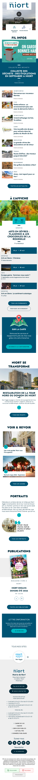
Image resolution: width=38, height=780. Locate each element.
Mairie (19, 726)
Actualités (19, 731)
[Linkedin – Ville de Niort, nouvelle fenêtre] (28, 743)
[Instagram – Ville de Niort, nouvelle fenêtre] (23, 743)
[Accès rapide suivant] (30, 29)
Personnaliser (19, 774)
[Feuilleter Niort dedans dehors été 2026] (22, 599)
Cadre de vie (19, 723)
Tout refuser (27, 770)
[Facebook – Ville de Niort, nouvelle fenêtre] (10, 743)
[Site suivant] (27, 657)
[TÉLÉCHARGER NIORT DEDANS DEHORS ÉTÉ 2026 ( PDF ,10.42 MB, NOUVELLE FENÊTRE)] (16, 599)
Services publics (19, 728)
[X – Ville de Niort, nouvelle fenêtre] (14, 743)
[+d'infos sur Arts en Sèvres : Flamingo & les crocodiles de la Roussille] (19, 213)
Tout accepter (13, 770)
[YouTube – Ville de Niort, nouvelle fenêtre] (19, 743)
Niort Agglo (19, 659)
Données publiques (19, 733)
